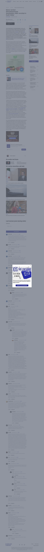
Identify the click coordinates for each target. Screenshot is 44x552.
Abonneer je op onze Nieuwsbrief (22, 285)
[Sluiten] (30, 265)
